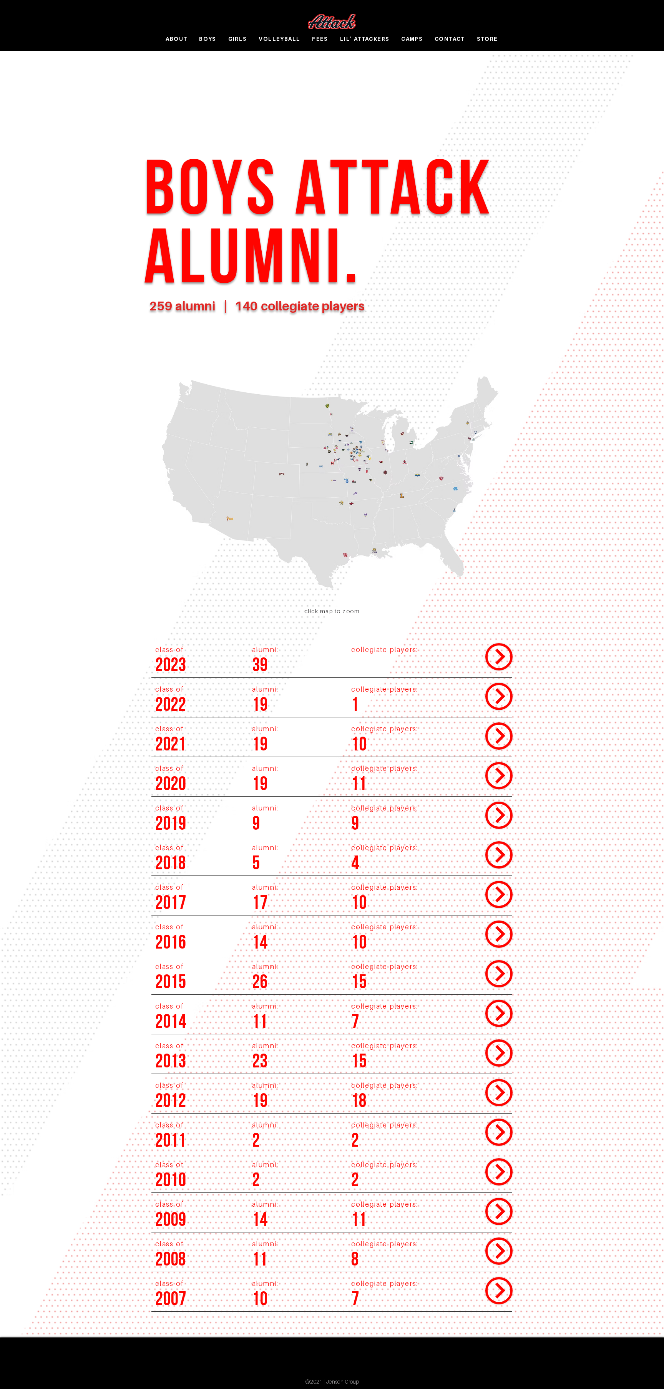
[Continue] (499, 656)
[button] (208, 39)
